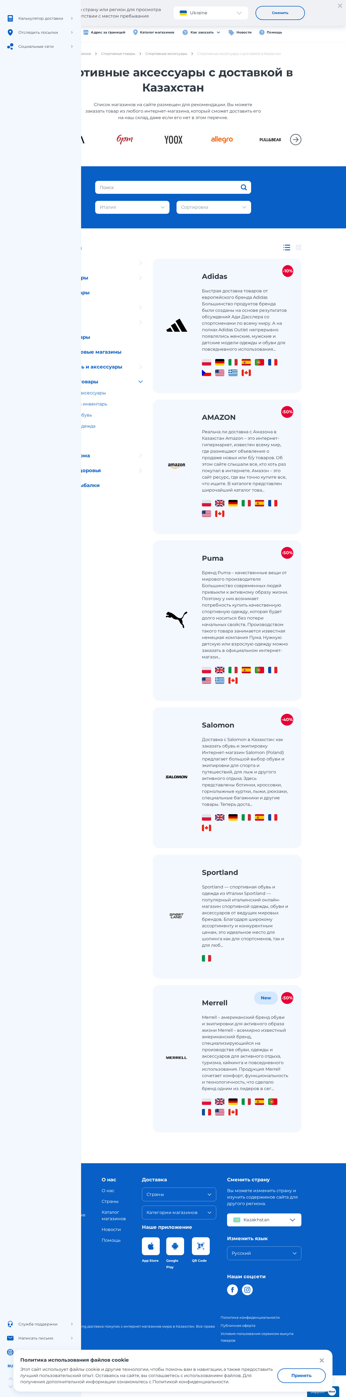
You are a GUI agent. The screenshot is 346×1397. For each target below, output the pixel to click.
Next (295, 139)
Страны (110, 1201)
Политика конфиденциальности (250, 1317)
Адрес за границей (108, 32)
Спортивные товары (71, 382)
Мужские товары (67, 337)
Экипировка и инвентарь (78, 404)
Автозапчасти (63, 263)
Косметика (59, 307)
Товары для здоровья (73, 470)
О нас (108, 1190)
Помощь (274, 32)
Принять (301, 1375)
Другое (54, 500)
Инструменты (63, 515)
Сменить (280, 13)
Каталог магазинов (157, 32)
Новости (244, 32)
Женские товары (67, 293)
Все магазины (63, 248)
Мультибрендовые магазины (83, 352)
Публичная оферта (238, 1325)
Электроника (62, 322)
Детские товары (66, 278)
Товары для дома (67, 456)
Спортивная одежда (72, 426)
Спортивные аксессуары (78, 392)
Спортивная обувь (71, 415)
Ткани (53, 441)
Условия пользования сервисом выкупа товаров (257, 1336)
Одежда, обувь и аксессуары (83, 367)
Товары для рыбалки (72, 485)
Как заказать (202, 32)
